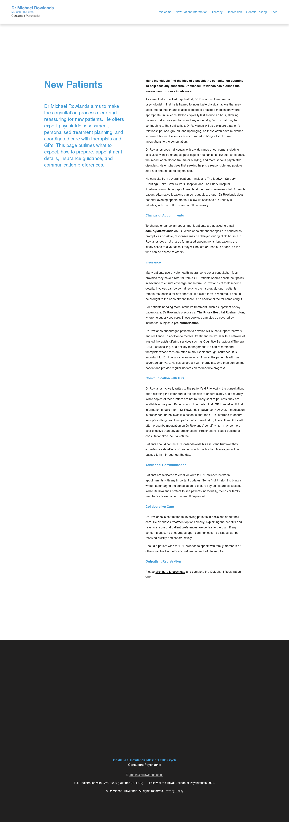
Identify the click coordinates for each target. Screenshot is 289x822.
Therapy (217, 12)
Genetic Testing (256, 12)
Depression (234, 12)
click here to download (170, 571)
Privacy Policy (174, 791)
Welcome (165, 12)
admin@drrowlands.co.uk (146, 775)
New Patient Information (192, 12)
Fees (274, 12)
